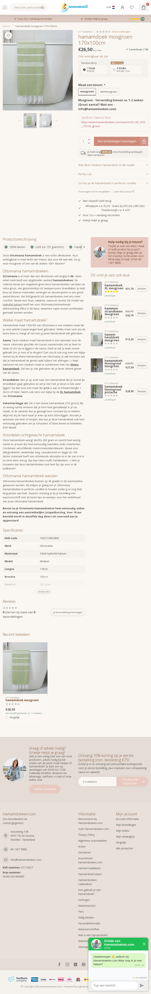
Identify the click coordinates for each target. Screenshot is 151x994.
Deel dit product (123, 191)
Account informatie (127, 819)
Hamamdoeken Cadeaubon (87, 882)
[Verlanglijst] (132, 7)
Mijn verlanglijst (125, 836)
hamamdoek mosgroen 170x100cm (36, 26)
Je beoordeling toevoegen (67, 612)
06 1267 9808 (18, 849)
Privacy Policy (86, 834)
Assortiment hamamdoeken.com (90, 860)
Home (6, 26)
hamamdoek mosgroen (22, 700)
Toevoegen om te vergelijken (94, 191)
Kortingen (84, 900)
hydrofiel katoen (12, 304)
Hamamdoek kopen (90, 874)
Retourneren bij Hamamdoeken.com (90, 821)
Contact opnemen (44, 789)
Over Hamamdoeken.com (93, 829)
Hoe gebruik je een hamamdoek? (89, 892)
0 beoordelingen (121, 31)
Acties (81, 846)
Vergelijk (15, 717)
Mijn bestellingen (126, 825)
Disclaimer (84, 852)
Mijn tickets (123, 830)
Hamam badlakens (89, 868)
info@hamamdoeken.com (25, 859)
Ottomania (85, 32)
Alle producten (124, 848)
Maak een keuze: (91, 85)
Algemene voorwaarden (92, 840)
